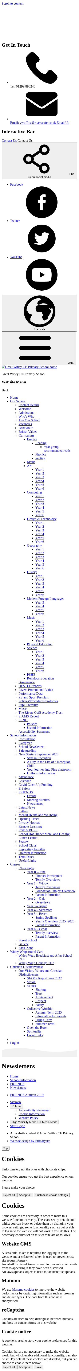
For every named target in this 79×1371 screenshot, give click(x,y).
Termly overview (46, 932)
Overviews (42, 902)
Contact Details (29, 405)
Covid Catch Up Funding (35, 784)
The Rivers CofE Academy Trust (40, 712)
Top (5, 1148)
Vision (31, 982)
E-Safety (24, 788)
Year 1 (39, 469)
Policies (32, 724)
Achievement (44, 997)
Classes (15, 864)
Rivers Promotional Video (36, 690)
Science (32, 648)
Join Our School (29, 420)
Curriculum (26, 435)
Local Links (35, 1035)
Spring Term (43, 1020)
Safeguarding (27, 750)
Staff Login (17, 1126)
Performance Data (31, 693)
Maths (31, 462)
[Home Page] (29, 367)
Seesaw (24, 841)
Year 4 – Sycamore (39, 910)
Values (31, 986)
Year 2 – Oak (36, 898)
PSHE (31, 674)
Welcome (25, 409)
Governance (27, 682)
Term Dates (26, 857)
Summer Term (44, 1024)
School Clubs (27, 845)
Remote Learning (30, 826)
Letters (23, 811)
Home (14, 397)
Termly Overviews (47, 879)
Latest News (27, 807)
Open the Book (37, 1027)
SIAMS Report (29, 716)
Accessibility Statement (34, 731)
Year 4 (39, 481)
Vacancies (25, 424)
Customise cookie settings (51, 1195)
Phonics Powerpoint (48, 876)
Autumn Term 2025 (48, 1012)
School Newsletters (31, 746)
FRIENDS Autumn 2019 (27, 1095)
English (32, 439)
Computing (34, 492)
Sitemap (15, 1102)
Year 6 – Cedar (37, 929)
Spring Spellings (46, 917)
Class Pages (26, 868)
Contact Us (9, 140)
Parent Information (47, 894)
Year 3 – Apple (37, 906)
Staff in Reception (39, 758)
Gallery (23, 944)
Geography (34, 545)
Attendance (26, 777)
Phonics (40, 454)
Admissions (26, 412)
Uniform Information (41, 773)
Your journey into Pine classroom (49, 769)
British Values (28, 431)
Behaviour (25, 428)
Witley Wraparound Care (26, 951)
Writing (40, 458)
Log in (14, 1043)
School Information (23, 735)
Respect (40, 1001)
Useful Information (39, 727)
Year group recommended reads (57, 448)
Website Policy (28, 1118)
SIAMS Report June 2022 (44, 978)
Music (31, 617)
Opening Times (29, 819)
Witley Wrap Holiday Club (36, 963)
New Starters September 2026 (38, 754)
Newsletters (35, 803)
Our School (17, 401)
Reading (41, 443)
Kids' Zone (26, 948)
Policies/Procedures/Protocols (38, 701)
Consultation (27, 739)
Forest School (28, 940)
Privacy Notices (29, 822)
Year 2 (39, 473)
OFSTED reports (30, 686)
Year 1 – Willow (38, 883)
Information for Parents (50, 1016)
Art (29, 466)
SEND (23, 720)
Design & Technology (41, 519)
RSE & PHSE (28, 830)
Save (38, 1367)
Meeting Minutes (38, 800)
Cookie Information (32, 1114)
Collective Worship (39, 1008)
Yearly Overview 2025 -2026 (54, 921)
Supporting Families (32, 849)
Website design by (30, 1141)
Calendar (25, 781)
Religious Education (40, 678)
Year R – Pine (36, 872)
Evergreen (25, 743)
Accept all (25, 1195)
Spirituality (34, 1031)
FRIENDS (26, 792)
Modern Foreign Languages (45, 598)
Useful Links (27, 860)
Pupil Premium (28, 705)
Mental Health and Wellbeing (38, 815)
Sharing (40, 989)
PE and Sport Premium (34, 697)
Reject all (9, 1195)
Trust (38, 993)
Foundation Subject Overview (55, 891)
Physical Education (39, 644)
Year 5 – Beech (37, 913)
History (32, 572)
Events (31, 796)
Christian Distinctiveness (26, 967)
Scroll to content (12, 3)
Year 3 (39, 477)
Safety (39, 1005)
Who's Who (26, 416)
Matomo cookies (23, 1289)
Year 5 (39, 485)
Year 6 (39, 488)
